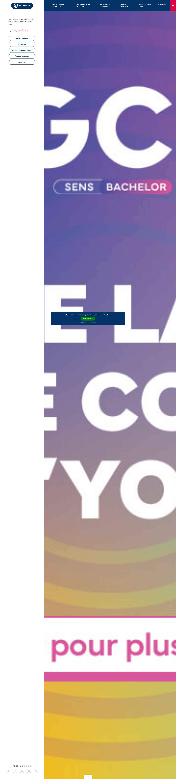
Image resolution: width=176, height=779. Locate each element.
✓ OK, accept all (88, 319)
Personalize (84, 322)
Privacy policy (93, 322)
